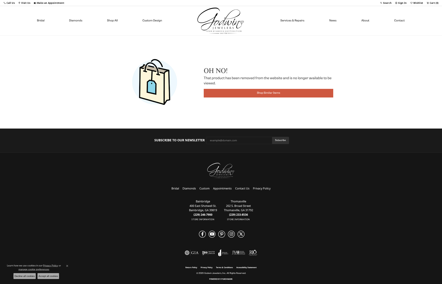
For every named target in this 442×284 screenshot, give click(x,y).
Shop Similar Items (268, 93)
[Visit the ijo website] (208, 252)
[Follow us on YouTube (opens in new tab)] (212, 234)
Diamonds (75, 20)
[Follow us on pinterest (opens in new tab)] (221, 234)
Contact (399, 20)
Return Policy (191, 267)
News (333, 20)
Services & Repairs (292, 20)
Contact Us (242, 188)
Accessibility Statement (246, 267)
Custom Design (152, 20)
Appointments (222, 188)
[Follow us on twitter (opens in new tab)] (241, 234)
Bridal (41, 20)
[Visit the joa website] (223, 252)
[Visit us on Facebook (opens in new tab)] (202, 234)
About (365, 20)
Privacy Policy (262, 188)
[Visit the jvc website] (238, 252)
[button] (9, 3)
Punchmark (227, 279)
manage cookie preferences (33, 269)
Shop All (112, 20)
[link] (49, 3)
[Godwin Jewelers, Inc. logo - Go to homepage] (221, 20)
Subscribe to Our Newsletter (179, 140)
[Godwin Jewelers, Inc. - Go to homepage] (221, 170)
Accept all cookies (48, 276)
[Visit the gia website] (192, 252)
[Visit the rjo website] (253, 252)
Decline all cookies (25, 276)
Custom (204, 188)
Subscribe (280, 140)
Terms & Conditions (224, 267)
